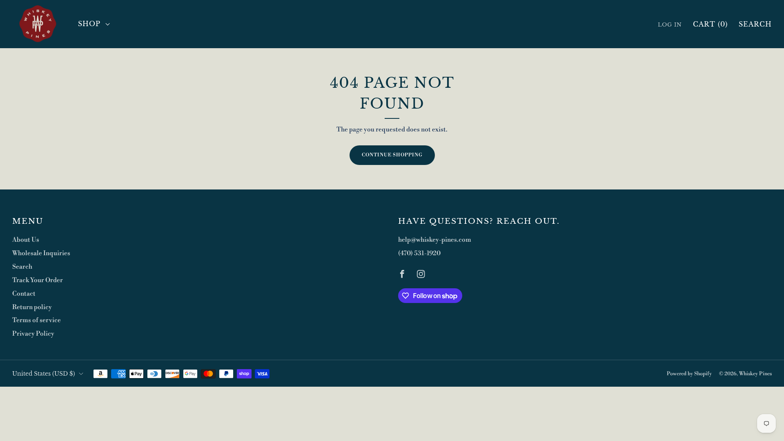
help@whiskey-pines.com (434, 240)
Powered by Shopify (689, 373)
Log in (670, 25)
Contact (24, 294)
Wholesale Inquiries (41, 253)
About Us (25, 240)
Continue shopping (392, 155)
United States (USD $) (43, 373)
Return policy (32, 307)
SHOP (89, 24)
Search (755, 24)
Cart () (710, 24)
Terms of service (36, 320)
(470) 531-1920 (419, 253)
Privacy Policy (33, 334)
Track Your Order (37, 280)
